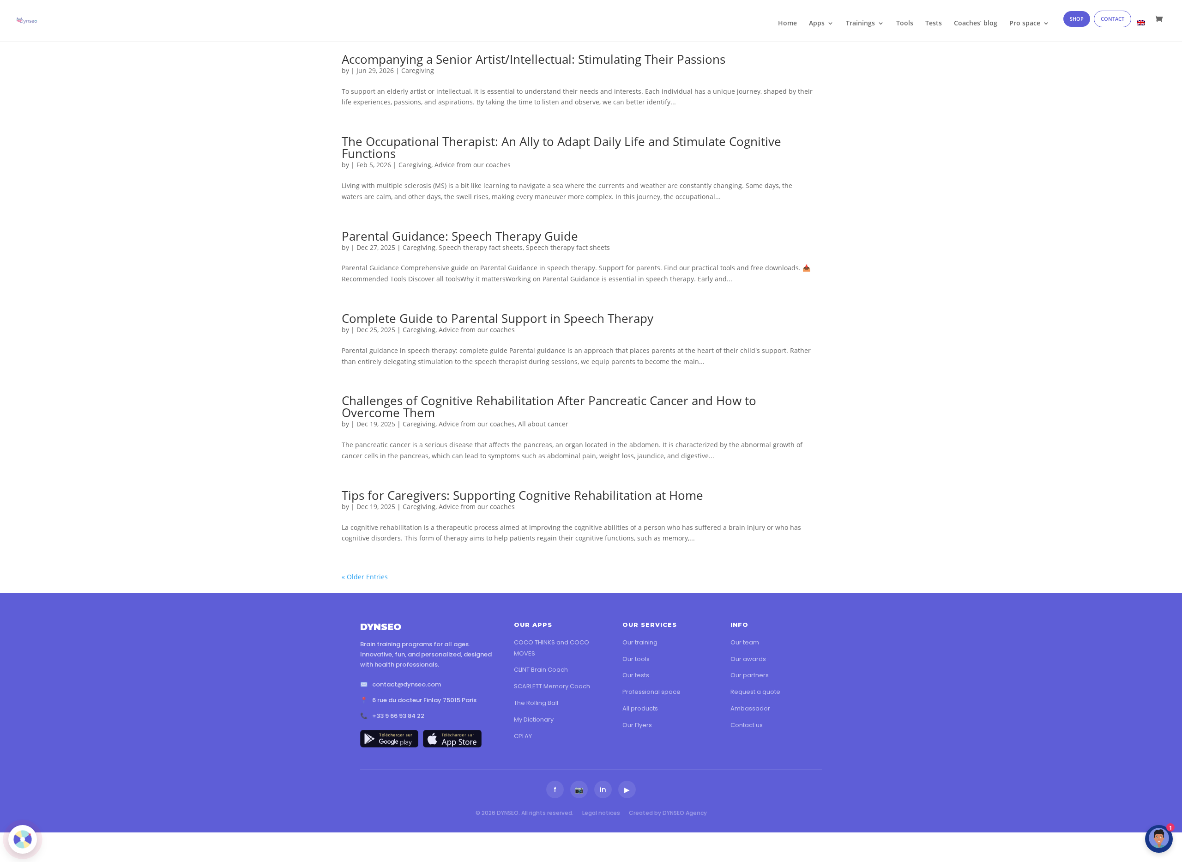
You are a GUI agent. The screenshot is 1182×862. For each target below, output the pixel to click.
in (603, 790)
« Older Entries (365, 576)
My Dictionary (534, 719)
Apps (817, 23)
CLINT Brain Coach (541, 669)
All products (640, 708)
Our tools (636, 659)
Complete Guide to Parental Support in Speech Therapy (497, 318)
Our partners (749, 675)
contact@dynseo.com (406, 684)
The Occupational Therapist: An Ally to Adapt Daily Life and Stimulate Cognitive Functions (561, 147)
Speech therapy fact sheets (481, 247)
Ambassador (750, 708)
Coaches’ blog (975, 23)
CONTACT (1112, 18)
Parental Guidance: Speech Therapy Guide (460, 236)
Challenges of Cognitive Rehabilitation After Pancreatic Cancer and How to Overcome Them (549, 406)
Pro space (1024, 23)
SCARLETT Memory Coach (552, 686)
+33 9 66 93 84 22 (398, 715)
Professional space (651, 691)
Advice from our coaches (472, 164)
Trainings (860, 23)
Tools (904, 23)
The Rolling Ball (536, 702)
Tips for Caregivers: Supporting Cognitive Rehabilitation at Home (522, 495)
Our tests (635, 675)
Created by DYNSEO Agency (668, 813)
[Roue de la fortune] (22, 839)
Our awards (748, 659)
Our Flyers (637, 725)
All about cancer (543, 423)
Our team (744, 642)
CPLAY (523, 736)
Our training (639, 642)
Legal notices (601, 813)
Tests (933, 23)
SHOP (1077, 18)
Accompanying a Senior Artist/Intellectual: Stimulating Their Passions (533, 59)
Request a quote (755, 691)
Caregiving (417, 70)
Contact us (746, 725)
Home (787, 23)
